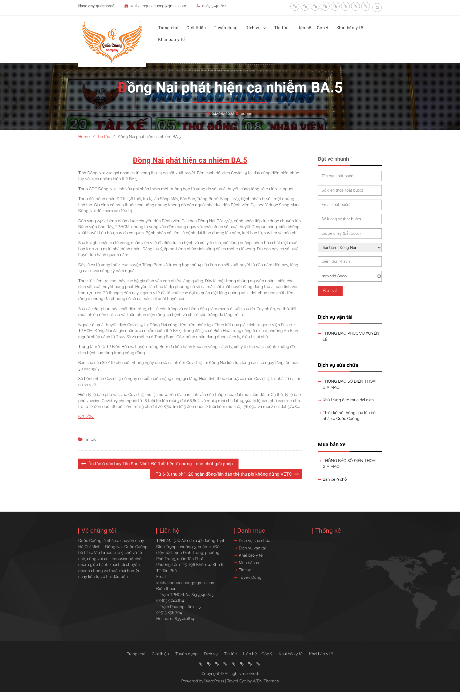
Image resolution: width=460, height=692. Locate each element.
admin (246, 113)
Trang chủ (168, 27)
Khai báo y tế (349, 27)
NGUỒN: (86, 416)
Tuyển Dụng (250, 577)
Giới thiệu (196, 27)
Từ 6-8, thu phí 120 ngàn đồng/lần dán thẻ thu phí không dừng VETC (224, 474)
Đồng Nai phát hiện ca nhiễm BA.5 (190, 160)
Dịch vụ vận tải (335, 317)
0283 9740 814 (214, 6)
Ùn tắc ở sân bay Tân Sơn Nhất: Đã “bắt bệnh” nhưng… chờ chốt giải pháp (160, 463)
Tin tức (281, 27)
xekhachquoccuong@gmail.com (158, 6)
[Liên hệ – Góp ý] (345, 6)
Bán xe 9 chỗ (335, 479)
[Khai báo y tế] (355, 6)
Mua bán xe (332, 444)
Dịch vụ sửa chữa (338, 365)
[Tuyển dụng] (315, 6)
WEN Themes (266, 681)
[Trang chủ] (294, 6)
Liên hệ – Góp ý (312, 27)
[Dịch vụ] (325, 6)
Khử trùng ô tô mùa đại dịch (348, 400)
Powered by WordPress (202, 681)
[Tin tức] (335, 6)
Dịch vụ (253, 27)
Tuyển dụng (225, 27)
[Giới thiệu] (305, 6)
